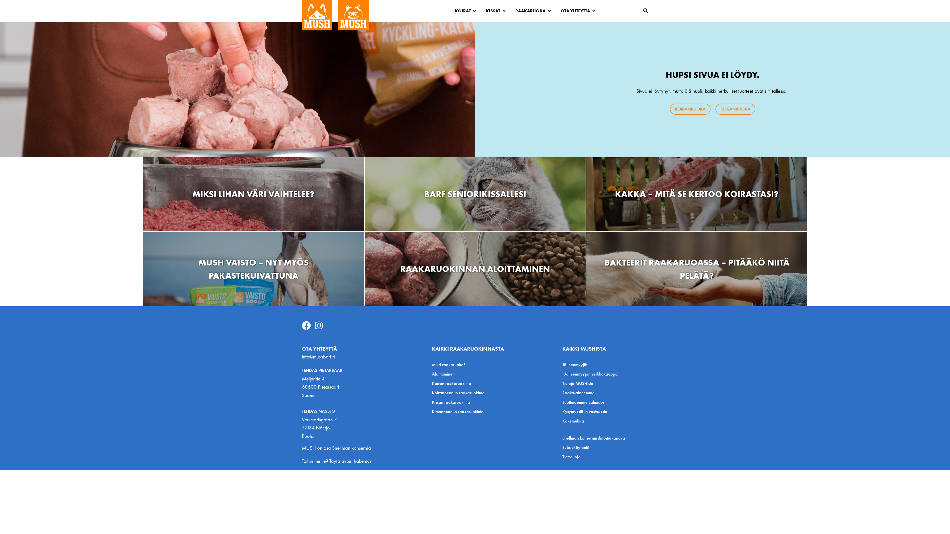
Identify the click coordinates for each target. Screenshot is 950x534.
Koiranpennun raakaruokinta (458, 393)
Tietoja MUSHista (577, 383)
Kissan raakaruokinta (451, 402)
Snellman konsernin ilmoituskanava (593, 438)
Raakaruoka (530, 11)
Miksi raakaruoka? (449, 364)
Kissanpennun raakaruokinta (458, 411)
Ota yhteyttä (575, 11)
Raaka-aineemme (578, 393)
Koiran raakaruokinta (451, 383)
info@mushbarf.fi (318, 356)
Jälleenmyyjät (574, 364)
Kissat (493, 11)
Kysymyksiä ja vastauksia (584, 411)
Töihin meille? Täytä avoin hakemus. (337, 461)
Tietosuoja (571, 456)
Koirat (463, 11)
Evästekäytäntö (576, 447)
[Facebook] (306, 325)
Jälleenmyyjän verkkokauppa (591, 374)
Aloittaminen (443, 374)
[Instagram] (318, 325)
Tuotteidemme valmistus (583, 402)
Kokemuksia (573, 421)
